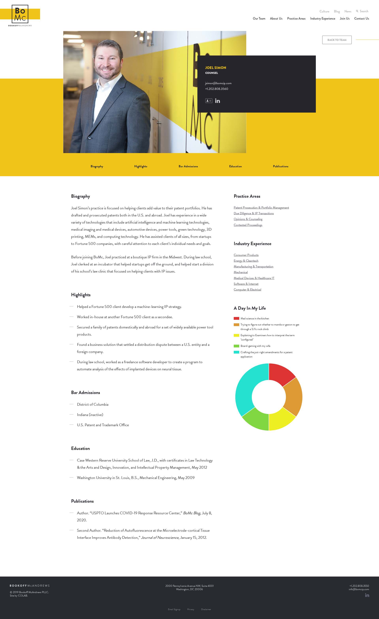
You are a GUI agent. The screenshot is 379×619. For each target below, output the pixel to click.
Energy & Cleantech (246, 260)
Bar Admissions (188, 166)
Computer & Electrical (247, 289)
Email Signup (174, 609)
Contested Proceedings (248, 225)
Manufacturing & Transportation (253, 266)
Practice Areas (296, 18)
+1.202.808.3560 (216, 89)
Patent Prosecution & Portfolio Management (261, 207)
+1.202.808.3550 (359, 586)
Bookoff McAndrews (20, 15)
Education (235, 166)
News (347, 11)
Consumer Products (246, 255)
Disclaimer (206, 609)
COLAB (22, 596)
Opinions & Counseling (248, 219)
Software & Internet (246, 283)
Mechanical (241, 272)
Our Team (259, 18)
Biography (97, 166)
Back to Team (336, 40)
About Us (276, 18)
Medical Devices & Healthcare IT (254, 278)
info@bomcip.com (359, 589)
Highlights (140, 166)
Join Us (345, 18)
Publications (280, 166)
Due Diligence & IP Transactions (254, 213)
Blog (337, 11)
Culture (324, 11)
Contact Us (361, 18)
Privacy (190, 609)
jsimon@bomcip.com (218, 83)
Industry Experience (322, 18)
